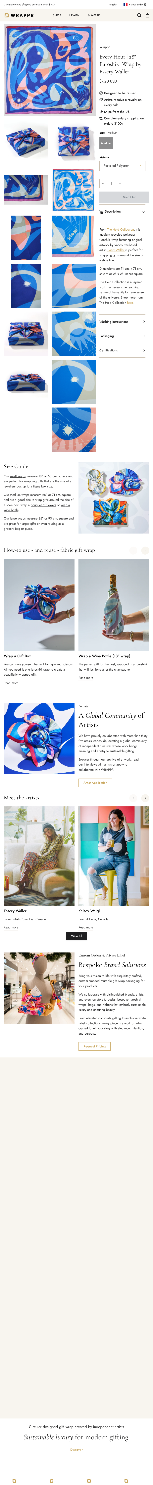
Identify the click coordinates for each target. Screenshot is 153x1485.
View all (76, 936)
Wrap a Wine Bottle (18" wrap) (104, 656)
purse (28, 528)
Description (113, 211)
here (130, 302)
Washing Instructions (113, 321)
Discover (76, 1449)
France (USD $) (137, 4)
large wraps (18, 518)
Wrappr (104, 47)
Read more (11, 683)
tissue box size (42, 486)
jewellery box (13, 486)
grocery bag (12, 528)
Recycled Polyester (116, 165)
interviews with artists (98, 764)
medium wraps (19, 494)
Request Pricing (94, 1046)
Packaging (106, 336)
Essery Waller (115, 250)
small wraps (18, 476)
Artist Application (95, 782)
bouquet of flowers (43, 505)
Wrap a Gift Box (17, 656)
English (113, 4)
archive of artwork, (119, 759)
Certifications (108, 350)
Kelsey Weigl (89, 911)
